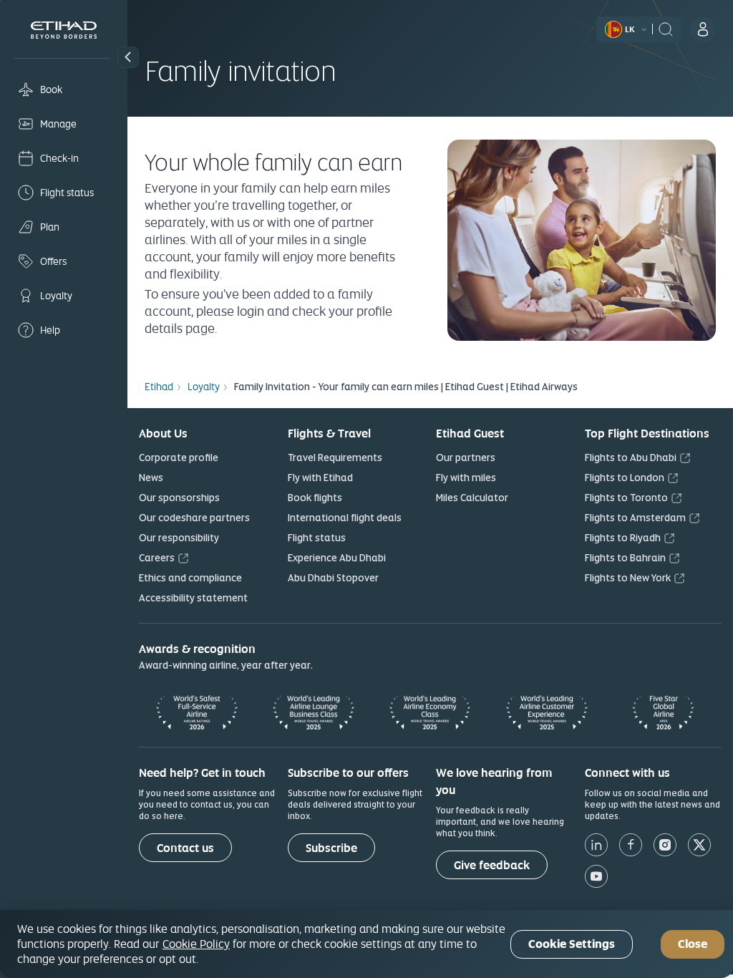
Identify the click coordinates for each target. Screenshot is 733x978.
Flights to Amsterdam (635, 517)
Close (692, 944)
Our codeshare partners (194, 517)
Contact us (185, 848)
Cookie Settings (571, 944)
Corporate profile (178, 457)
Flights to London (624, 477)
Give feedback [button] (492, 865)
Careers (157, 557)
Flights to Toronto (626, 497)
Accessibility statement (193, 597)
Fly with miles (466, 477)
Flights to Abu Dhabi (630, 457)
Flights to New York (628, 577)
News (151, 477)
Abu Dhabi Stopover (333, 577)
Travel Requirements (335, 457)
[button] (128, 57)
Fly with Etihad (320, 477)
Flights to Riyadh (623, 537)
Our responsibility (179, 537)
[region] (366, 944)
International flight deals (345, 517)
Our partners (465, 457)
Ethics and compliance (190, 577)
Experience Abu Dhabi (337, 557)
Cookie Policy (196, 943)
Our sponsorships (179, 497)
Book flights (315, 497)
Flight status (317, 537)
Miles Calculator (472, 497)
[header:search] (666, 28)
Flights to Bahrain (625, 557)
